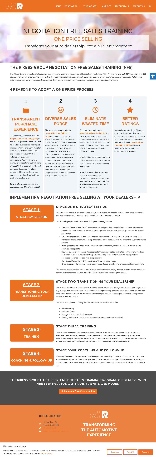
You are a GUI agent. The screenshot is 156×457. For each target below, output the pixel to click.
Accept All (145, 452)
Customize (115, 452)
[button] (153, 76)
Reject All (130, 452)
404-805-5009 (49, 428)
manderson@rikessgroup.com (55, 431)
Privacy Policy (46, 453)
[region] (78, 449)
